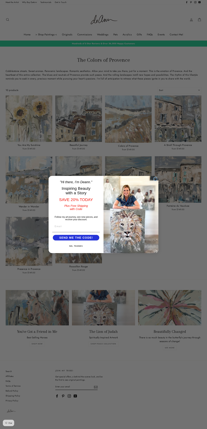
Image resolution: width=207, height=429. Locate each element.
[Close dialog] (155, 179)
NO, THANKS (76, 246)
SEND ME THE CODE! (76, 237)
